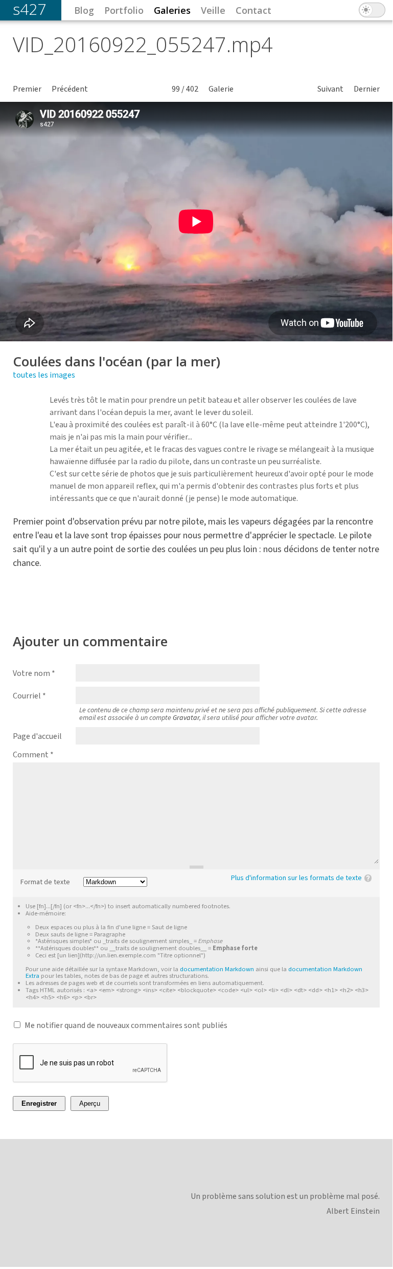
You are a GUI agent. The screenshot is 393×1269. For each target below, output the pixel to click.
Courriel (29, 696)
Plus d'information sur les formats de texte (296, 878)
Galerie (221, 89)
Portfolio (124, 10)
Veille (213, 10)
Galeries (172, 10)
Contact (253, 10)
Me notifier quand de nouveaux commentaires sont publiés (126, 1025)
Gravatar (186, 718)
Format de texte (45, 882)
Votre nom (34, 673)
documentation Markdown (217, 969)
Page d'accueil (37, 736)
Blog (84, 10)
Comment (33, 754)
